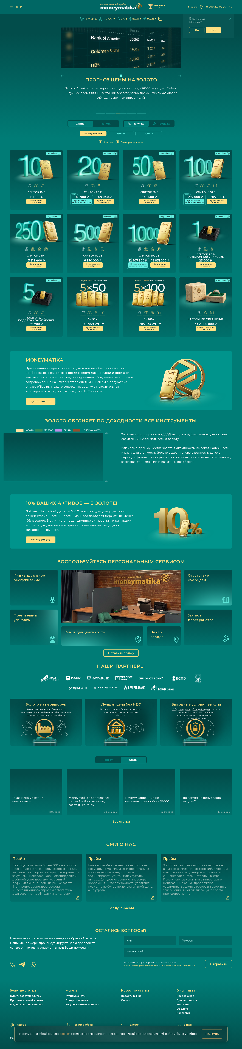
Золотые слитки (23, 990)
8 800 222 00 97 (216, 6)
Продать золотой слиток (27, 1000)
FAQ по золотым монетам (82, 1004)
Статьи (125, 1000)
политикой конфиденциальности (177, 965)
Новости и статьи (135, 990)
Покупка (138, 123)
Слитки (81, 123)
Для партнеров (186, 1000)
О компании (185, 990)
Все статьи (121, 821)
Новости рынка (131, 996)
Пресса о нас (185, 996)
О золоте (182, 1008)
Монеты (105, 123)
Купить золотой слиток (25, 996)
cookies (65, 1034)
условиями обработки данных (140, 965)
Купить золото (40, 401)
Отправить (218, 964)
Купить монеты (75, 996)
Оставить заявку (121, 653)
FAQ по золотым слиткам (26, 1004)
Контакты (182, 1004)
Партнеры (183, 1013)
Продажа (163, 123)
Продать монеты (77, 1000)
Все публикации (121, 908)
